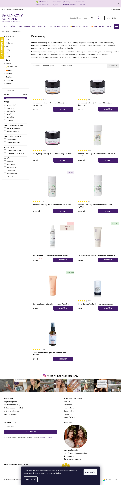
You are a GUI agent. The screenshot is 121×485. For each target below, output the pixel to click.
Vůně (50, 26)
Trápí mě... (13, 26)
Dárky (8, 60)
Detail (62, 109)
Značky (5, 26)
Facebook (70, 456)
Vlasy (39, 26)
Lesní (10, 120)
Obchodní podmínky (12, 405)
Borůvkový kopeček (74, 399)
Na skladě (10, 91)
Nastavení (31, 479)
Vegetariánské (13, 142)
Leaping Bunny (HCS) (15, 154)
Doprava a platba (10, 402)
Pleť (20, 26)
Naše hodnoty (69, 408)
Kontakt (67, 402)
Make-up (27, 26)
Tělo (33, 26)
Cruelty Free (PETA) (15, 150)
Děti (45, 26)
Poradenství (68, 414)
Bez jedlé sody (13, 128)
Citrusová (11, 111)
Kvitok (10, 177)
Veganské (11, 139)
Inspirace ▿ (10, 80)
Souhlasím (90, 472)
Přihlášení (116, 9)
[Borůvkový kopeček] (31, 18)
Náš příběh (68, 405)
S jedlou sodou (13, 131)
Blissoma (11, 167)
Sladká (10, 117)
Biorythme (12, 165)
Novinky (86, 26)
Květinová (11, 105)
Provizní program (10, 414)
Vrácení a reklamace (11, 411)
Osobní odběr (69, 411)
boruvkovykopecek (74, 459)
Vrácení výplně (69, 417)
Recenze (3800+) (105, 26)
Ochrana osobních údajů (13, 408)
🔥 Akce (94, 26)
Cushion (11, 171)
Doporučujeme (48, 66)
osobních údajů (46, 438)
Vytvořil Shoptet (112, 480)
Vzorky (57, 26)
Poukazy (65, 26)
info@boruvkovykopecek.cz (13, 9)
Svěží (10, 114)
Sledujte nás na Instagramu (62, 375)
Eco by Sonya (13, 174)
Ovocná (10, 108)
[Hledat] (92, 18)
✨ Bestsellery (75, 26)
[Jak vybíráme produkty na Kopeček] (3, 31)
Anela (10, 161)
